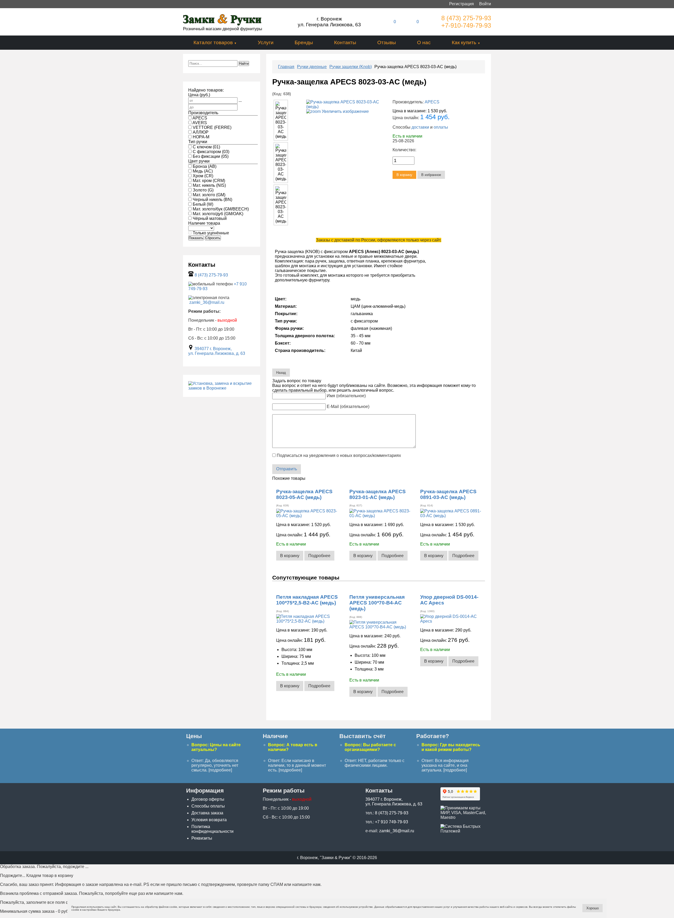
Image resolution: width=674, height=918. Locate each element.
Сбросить (212, 238)
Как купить (464, 42)
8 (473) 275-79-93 (466, 18)
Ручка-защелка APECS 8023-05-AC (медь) (304, 494)
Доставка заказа (207, 813)
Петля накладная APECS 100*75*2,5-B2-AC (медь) (307, 600)
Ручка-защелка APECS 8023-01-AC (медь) (377, 494)
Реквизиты (201, 838)
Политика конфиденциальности (212, 829)
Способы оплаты (208, 806)
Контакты (345, 42)
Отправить (286, 469)
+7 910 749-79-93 (391, 822)
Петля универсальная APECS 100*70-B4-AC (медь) (377, 602)
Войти (485, 4)
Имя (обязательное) (346, 396)
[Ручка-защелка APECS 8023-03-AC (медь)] (281, 120)
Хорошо (592, 908)
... (240, 100)
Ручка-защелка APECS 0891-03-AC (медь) (448, 494)
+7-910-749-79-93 (466, 25)
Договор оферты (207, 799)
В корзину (289, 555)
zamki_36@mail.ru (206, 302)
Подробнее (319, 555)
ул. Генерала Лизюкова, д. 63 (216, 353)
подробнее (220, 770)
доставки (420, 127)
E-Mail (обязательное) (348, 406)
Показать (196, 238)
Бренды (304, 42)
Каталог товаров (213, 42)
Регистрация (461, 4)
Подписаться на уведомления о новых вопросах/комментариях (339, 455)
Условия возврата (209, 820)
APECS (432, 102)
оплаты (441, 127)
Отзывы (386, 42)
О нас (424, 42)
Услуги (266, 42)
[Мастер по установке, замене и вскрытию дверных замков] (221, 388)
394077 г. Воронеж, (213, 348)
